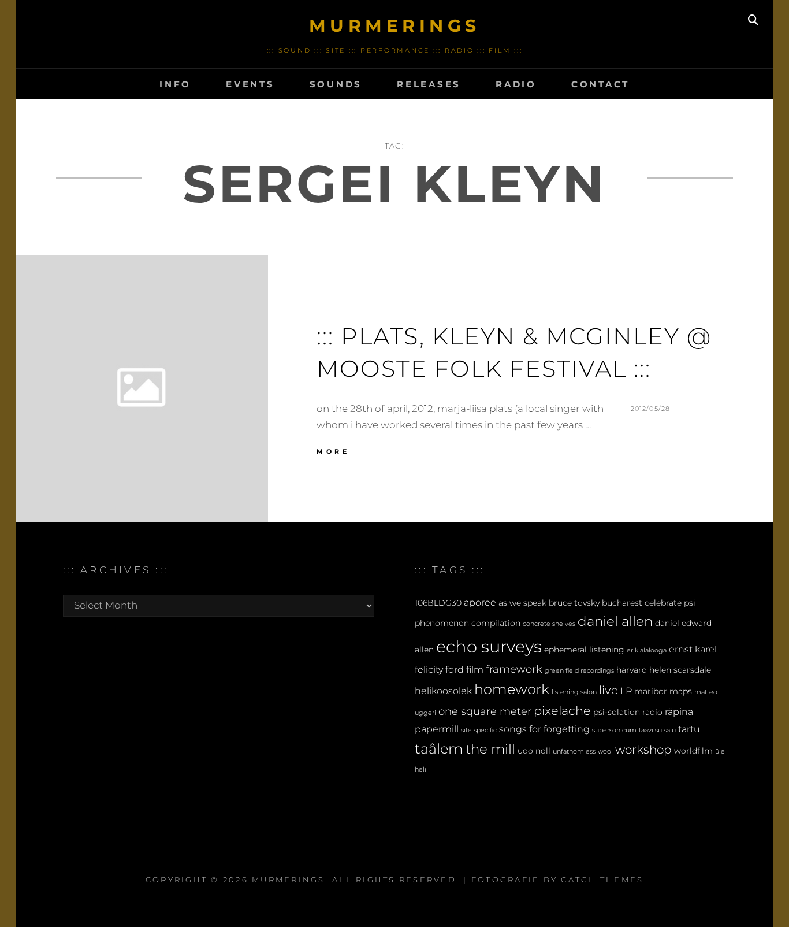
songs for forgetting (544, 729)
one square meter (484, 711)
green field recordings (579, 670)
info (175, 84)
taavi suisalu (657, 730)
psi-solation (616, 712)
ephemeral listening (584, 649)
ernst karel (693, 649)
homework (511, 689)
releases (429, 84)
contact (600, 84)
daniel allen (615, 621)
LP (626, 690)
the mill (490, 749)
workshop (643, 750)
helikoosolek (443, 690)
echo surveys (489, 646)
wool (605, 751)
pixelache (562, 710)
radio (516, 84)
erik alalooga (647, 650)
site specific (479, 730)
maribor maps (663, 691)
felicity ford (439, 669)
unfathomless (574, 751)
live (608, 690)
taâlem (439, 748)
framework (514, 669)
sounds (336, 84)
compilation (495, 623)
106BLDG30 (438, 603)
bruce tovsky (574, 603)
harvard (631, 670)
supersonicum (614, 730)
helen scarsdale (680, 670)
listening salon (574, 692)
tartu (689, 729)
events (250, 84)
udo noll (534, 751)
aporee (480, 602)
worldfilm (693, 751)
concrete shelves (549, 624)
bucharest (622, 603)
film (474, 669)
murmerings (395, 25)
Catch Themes (602, 879)
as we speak (522, 603)
